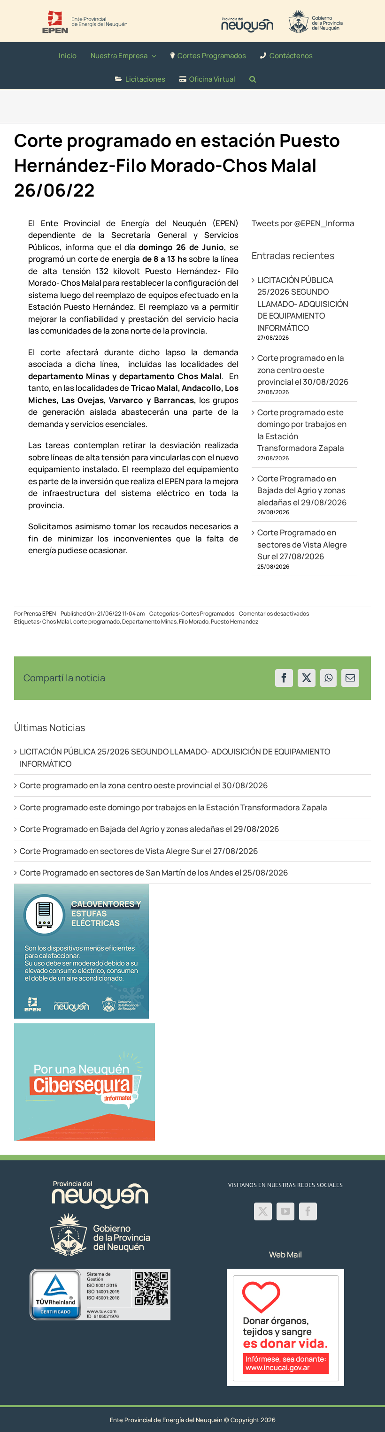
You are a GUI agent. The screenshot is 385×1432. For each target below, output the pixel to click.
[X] (306, 678)
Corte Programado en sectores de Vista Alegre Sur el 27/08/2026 (302, 544)
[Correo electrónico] (350, 678)
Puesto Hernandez (234, 621)
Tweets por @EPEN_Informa (303, 223)
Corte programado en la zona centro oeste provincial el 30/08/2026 (303, 369)
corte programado (96, 621)
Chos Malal (56, 621)
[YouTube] (285, 1211)
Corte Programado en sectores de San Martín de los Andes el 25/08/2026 (154, 872)
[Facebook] (284, 678)
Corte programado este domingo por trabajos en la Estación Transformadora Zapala (173, 807)
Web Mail (285, 1254)
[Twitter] (263, 1211)
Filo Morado (193, 621)
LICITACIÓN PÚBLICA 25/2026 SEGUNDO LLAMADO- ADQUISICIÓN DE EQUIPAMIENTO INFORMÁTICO (302, 303)
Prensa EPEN (39, 613)
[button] (252, 77)
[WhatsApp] (328, 678)
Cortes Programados (207, 613)
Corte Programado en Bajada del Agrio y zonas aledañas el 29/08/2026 (302, 490)
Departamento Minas (149, 621)
